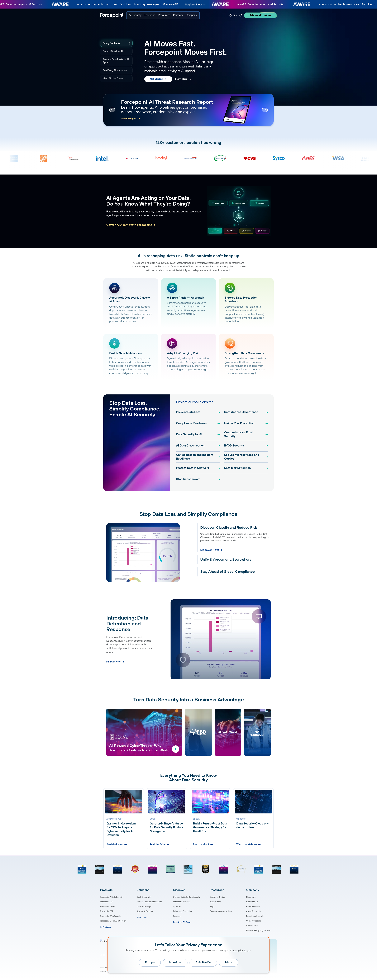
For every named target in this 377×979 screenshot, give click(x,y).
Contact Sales (252, 925)
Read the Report (114, 844)
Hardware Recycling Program (258, 930)
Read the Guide (158, 844)
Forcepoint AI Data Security (111, 897)
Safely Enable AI (111, 43)
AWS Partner (215, 902)
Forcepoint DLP (106, 902)
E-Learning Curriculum (182, 911)
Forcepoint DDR (106, 911)
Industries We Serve (182, 922)
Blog (212, 906)
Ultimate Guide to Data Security (186, 897)
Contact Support (253, 921)
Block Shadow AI (144, 897)
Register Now (193, 4)
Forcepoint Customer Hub (221, 911)
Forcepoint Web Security (110, 916)
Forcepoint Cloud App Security (113, 921)
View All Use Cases (113, 78)
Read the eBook (201, 844)
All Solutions (142, 917)
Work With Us (252, 902)
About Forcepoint (253, 911)
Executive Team (253, 906)
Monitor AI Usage (144, 906)
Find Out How (113, 661)
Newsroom (250, 897)
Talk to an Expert (258, 15)
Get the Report (128, 118)
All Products (105, 927)
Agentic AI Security (145, 911)
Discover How (209, 550)
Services (176, 916)
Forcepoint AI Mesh (181, 902)
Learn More (181, 73)
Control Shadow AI (113, 51)
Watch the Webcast (246, 844)
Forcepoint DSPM (107, 906)
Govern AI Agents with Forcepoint (129, 225)
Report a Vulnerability (255, 916)
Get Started (156, 73)
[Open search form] (240, 15)
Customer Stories (217, 897)
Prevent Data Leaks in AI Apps (113, 61)
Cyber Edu (177, 906)
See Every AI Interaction (115, 70)
